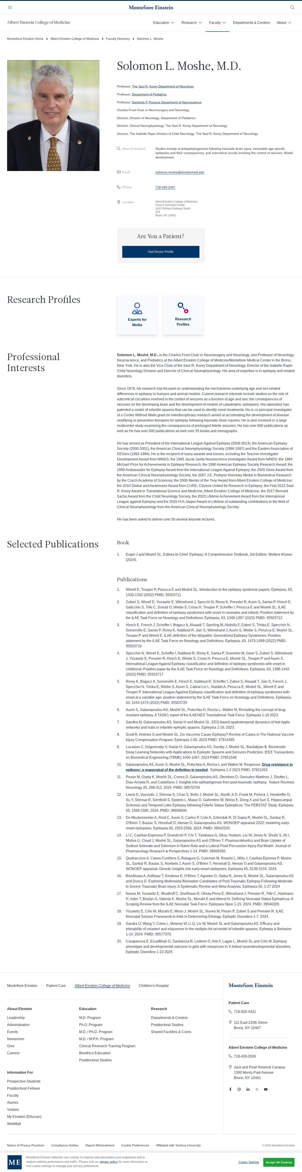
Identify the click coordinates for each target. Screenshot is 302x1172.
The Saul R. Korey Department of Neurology (163, 86)
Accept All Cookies (279, 1162)
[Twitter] (257, 1089)
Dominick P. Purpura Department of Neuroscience (166, 102)
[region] (151, 1162)
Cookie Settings (249, 1162)
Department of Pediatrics (149, 94)
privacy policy (109, 1161)
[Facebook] (230, 1089)
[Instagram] (239, 1089)
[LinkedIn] (248, 1089)
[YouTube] (266, 1089)
